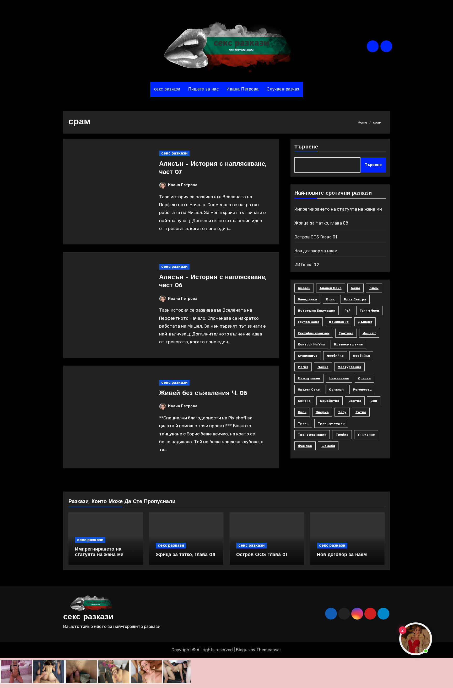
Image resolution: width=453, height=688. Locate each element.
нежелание (339, 378)
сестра (354, 401)
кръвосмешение (348, 344)
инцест (369, 333)
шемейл (328, 446)
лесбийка (335, 356)
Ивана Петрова (242, 89)
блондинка (307, 299)
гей (347, 310)
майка (322, 367)
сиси (302, 412)
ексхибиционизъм (314, 333)
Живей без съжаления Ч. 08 (203, 393)
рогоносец (362, 389)
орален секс (309, 389)
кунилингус (307, 356)
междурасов (309, 378)
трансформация (312, 434)
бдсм (374, 288)
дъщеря (365, 322)
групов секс (308, 322)
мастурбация (349, 367)
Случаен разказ (283, 89)
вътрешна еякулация (316, 310)
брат (330, 299)
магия (303, 367)
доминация (338, 322)
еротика (346, 333)
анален (304, 288)
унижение (366, 434)
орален (364, 378)
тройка (342, 434)
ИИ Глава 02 (306, 264)
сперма (322, 412)
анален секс (331, 288)
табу (342, 412)
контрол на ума (311, 344)
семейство (329, 401)
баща (355, 288)
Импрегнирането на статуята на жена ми (338, 209)
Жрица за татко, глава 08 (321, 223)
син (373, 401)
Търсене (306, 147)
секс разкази (167, 89)
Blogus (243, 649)
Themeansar (268, 649)
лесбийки (361, 356)
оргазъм (336, 389)
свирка (304, 401)
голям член (369, 310)
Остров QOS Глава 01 (315, 236)
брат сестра (355, 299)
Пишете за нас (203, 89)
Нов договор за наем (316, 250)
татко (360, 412)
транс (303, 423)
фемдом (305, 446)
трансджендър (331, 423)
